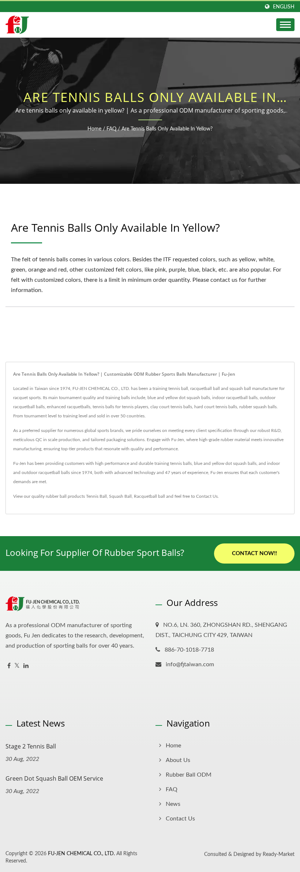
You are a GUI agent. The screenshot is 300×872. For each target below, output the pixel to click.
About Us (178, 760)
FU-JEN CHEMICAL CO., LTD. (81, 853)
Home (94, 129)
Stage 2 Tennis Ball (30, 746)
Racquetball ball (149, 496)
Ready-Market (279, 854)
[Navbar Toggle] (285, 24)
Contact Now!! (254, 553)
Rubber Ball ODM (188, 775)
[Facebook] (9, 666)
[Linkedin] (26, 666)
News (173, 804)
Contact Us (207, 496)
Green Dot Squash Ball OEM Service (54, 778)
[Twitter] (17, 666)
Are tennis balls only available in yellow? (167, 129)
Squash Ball (120, 496)
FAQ (111, 129)
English (284, 7)
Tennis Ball (96, 496)
